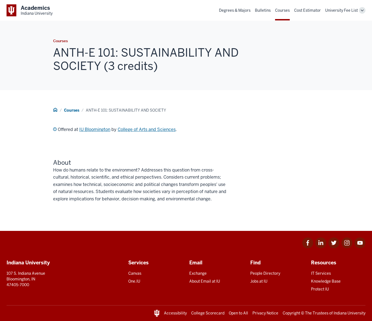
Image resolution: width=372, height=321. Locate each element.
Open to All (238, 313)
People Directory (265, 273)
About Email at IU (204, 281)
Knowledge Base (326, 281)
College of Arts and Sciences (147, 129)
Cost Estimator (307, 10)
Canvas (134, 273)
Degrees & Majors (235, 10)
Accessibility (175, 313)
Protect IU (320, 289)
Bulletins (263, 10)
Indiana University (349, 313)
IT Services (321, 273)
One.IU (134, 281)
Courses (282, 10)
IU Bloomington (94, 129)
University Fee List (341, 10)
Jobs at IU (258, 281)
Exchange (198, 273)
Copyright (291, 313)
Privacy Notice (265, 313)
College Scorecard (207, 313)
